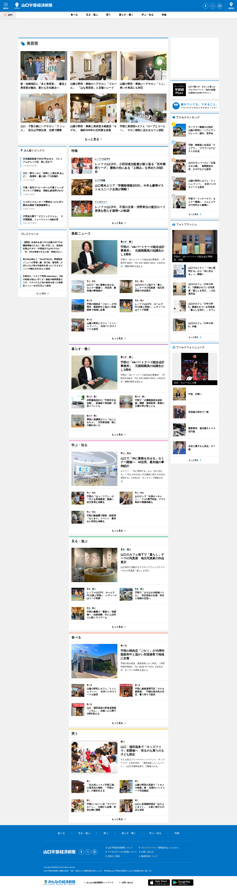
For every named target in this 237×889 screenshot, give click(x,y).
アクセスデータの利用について (122, 851)
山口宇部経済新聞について (120, 847)
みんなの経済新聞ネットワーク (59, 882)
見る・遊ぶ (92, 14)
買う (108, 14)
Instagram (219, 6)
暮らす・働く (126, 14)
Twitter (212, 6)
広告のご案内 (114, 856)
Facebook (205, 6)
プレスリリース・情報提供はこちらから (160, 847)
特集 (164, 14)
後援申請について (149, 856)
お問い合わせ (147, 851)
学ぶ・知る (148, 14)
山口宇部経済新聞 (33, 5)
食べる (74, 14)
